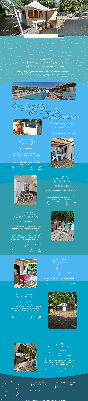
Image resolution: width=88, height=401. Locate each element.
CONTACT (80, 1)
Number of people (50, 35)
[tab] (25, 371)
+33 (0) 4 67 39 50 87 (71, 1)
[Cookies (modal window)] (1, 399)
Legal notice (24, 400)
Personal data (31, 400)
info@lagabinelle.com (37, 390)
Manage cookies (37, 400)
